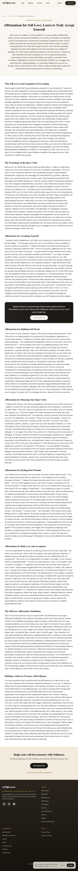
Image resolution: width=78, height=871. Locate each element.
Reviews (30, 3)
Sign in (60, 3)
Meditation (44, 794)
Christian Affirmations (48, 821)
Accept (70, 865)
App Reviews (6, 832)
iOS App (4, 849)
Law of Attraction (46, 811)
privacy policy (53, 866)
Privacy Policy (45, 832)
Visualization (45, 804)
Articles (39, 3)
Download (70, 3)
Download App (6, 846)
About (47, 3)
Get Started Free (39, 318)
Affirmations (11, 16)
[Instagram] (4, 804)
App (22, 3)
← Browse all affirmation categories (39, 772)
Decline (62, 865)
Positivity (44, 808)
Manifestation (45, 797)
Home (4, 16)
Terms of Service (46, 835)
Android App (6, 852)
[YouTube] (14, 804)
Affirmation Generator (9, 835)
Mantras (43, 815)
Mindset (43, 818)
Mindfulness (45, 801)
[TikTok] (9, 804)
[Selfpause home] (8, 3)
